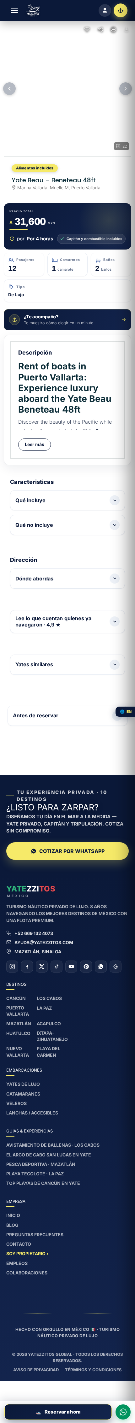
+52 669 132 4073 (33, 933)
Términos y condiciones (93, 1369)
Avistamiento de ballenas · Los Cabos (53, 1145)
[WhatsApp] (101, 967)
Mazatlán (18, 1023)
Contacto (18, 1244)
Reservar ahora (58, 1412)
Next (121, 706)
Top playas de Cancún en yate (43, 1183)
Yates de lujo (23, 1084)
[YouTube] (71, 967)
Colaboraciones (26, 1272)
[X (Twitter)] (42, 967)
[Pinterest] (86, 967)
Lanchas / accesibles (32, 1112)
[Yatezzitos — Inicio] (33, 10)
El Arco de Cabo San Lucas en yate (48, 1154)
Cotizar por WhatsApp (72, 851)
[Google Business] (116, 967)
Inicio (13, 1215)
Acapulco (49, 1023)
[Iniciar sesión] (105, 10)
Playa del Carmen (48, 1051)
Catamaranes (23, 1094)
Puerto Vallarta (17, 1011)
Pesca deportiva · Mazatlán (40, 1164)
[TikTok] (56, 967)
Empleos (17, 1263)
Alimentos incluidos (34, 168)
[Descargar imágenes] (126, 29)
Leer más (34, 444)
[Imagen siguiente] (125, 88)
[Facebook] (27, 967)
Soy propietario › (27, 1253)
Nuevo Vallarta (17, 1051)
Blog (12, 1225)
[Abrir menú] (14, 10)
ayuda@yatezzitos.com (43, 942)
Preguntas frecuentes (34, 1234)
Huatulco (18, 1033)
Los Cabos (49, 998)
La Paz (44, 1008)
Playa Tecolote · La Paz (35, 1173)
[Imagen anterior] (9, 88)
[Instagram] (12, 967)
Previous (14, 706)
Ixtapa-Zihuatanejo (52, 1036)
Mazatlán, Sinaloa (37, 951)
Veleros (16, 1103)
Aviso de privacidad (36, 1369)
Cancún (16, 998)
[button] (67, 88)
